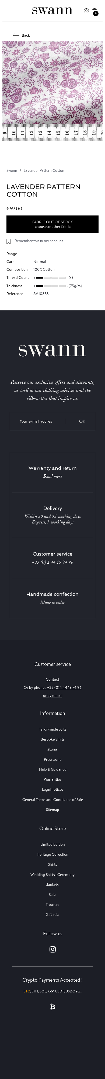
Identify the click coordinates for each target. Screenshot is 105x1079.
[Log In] (86, 10)
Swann (11, 170)
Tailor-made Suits (52, 729)
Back (26, 35)
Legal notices (52, 789)
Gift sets (52, 914)
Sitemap (52, 809)
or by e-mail (52, 695)
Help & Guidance (52, 769)
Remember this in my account (39, 240)
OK (82, 421)
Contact (52, 679)
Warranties (52, 779)
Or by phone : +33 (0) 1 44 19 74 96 (53, 687)
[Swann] (52, 10)
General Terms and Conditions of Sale (52, 799)
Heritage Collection (52, 854)
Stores (52, 749)
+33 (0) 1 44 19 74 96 (52, 562)
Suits (52, 894)
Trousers (52, 904)
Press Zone (52, 759)
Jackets (52, 884)
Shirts (52, 864)
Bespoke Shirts (53, 739)
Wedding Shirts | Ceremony (52, 874)
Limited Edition (52, 844)
